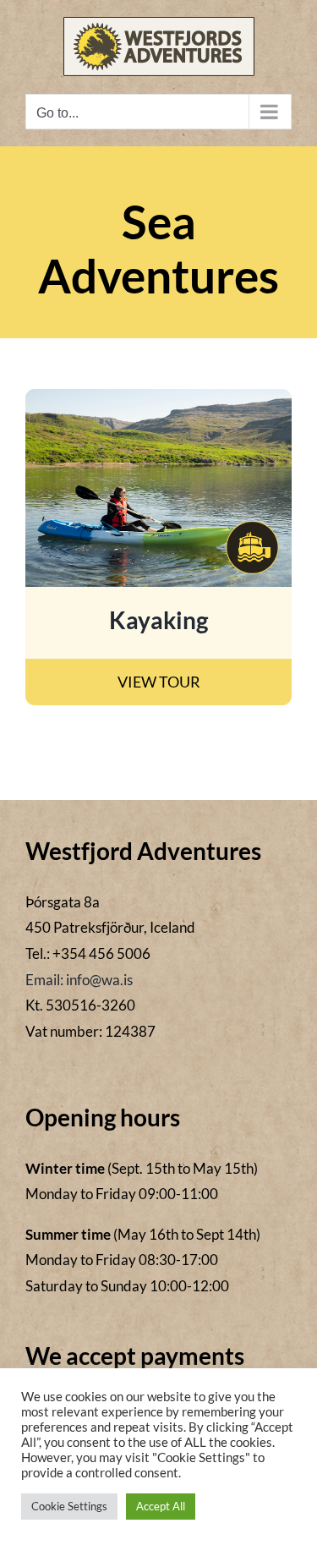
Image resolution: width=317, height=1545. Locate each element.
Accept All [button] (160, 1506)
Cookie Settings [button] (69, 1506)
